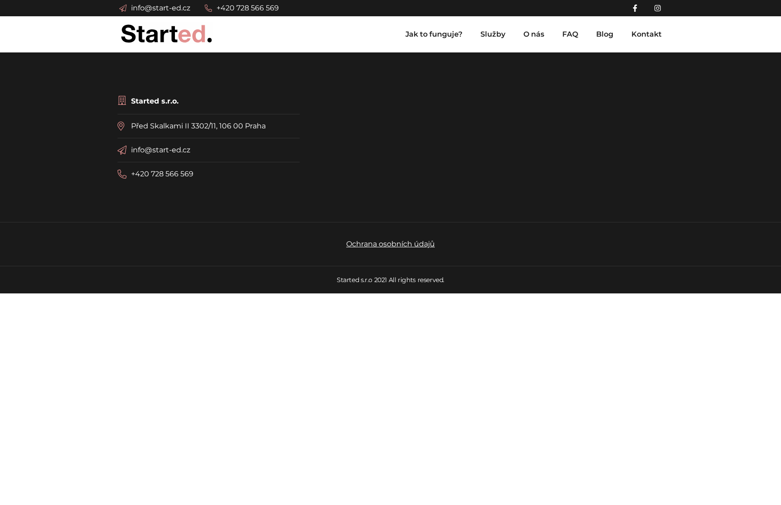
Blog (604, 34)
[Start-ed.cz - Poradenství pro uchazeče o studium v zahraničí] (166, 33)
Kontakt (646, 34)
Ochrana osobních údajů (390, 244)
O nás (533, 34)
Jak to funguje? (433, 34)
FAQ (570, 34)
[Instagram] (658, 8)
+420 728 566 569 (162, 174)
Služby (492, 34)
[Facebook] (636, 8)
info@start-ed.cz (160, 150)
